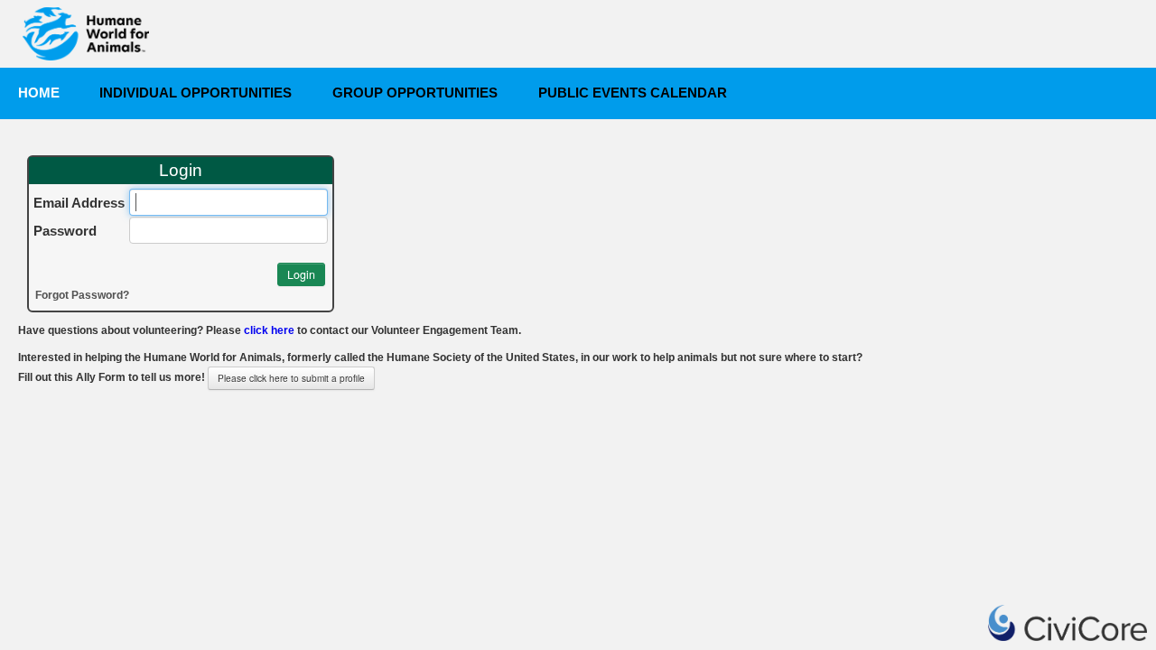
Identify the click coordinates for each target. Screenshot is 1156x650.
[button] (301, 274)
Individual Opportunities (195, 93)
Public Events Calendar (632, 93)
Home (39, 93)
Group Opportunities (415, 93)
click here (269, 330)
